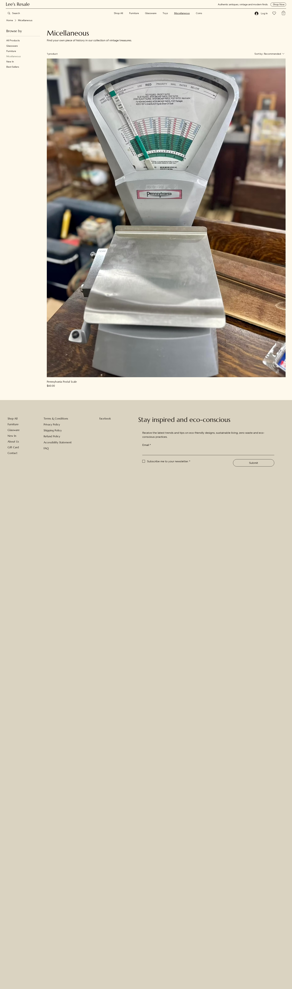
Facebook (105, 418)
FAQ (46, 448)
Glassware (14, 430)
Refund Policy (52, 436)
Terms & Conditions (56, 418)
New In (12, 435)
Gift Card (13, 447)
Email (146, 445)
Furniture (13, 424)
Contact (12, 453)
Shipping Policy (53, 430)
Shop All (13, 418)
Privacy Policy (52, 424)
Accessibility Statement (58, 442)
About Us (13, 441)
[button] (283, 13)
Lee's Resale (18, 4)
